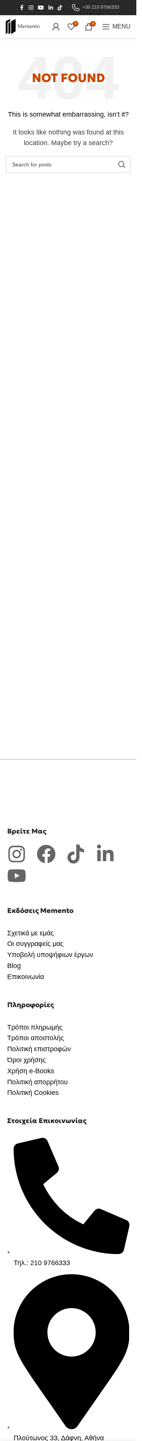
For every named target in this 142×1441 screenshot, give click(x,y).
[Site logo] (23, 26)
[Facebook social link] (22, 8)
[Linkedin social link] (50, 8)
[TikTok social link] (59, 8)
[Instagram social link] (31, 8)
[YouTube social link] (41, 8)
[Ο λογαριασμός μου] (56, 26)
